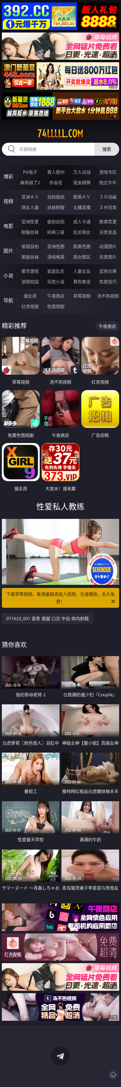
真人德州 (56, 172)
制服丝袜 (30, 232)
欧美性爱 (108, 221)
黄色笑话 (82, 282)
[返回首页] (113, 1074)
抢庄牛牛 (108, 182)
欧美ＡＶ (82, 197)
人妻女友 (82, 271)
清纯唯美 (56, 257)
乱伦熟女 (82, 232)
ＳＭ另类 (108, 207)
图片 (8, 250)
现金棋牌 (82, 182)
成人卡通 (82, 221)
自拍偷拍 (56, 197)
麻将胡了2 (30, 182)
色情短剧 (56, 306)
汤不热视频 (108, 296)
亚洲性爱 (30, 221)
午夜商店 (56, 296)
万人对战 (82, 172)
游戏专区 (108, 172)
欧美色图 (82, 246)
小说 (8, 275)
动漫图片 (108, 246)
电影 (8, 226)
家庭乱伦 (56, 271)
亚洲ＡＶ (30, 197)
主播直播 (82, 207)
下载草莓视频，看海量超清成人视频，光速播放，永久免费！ (60, 597)
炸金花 (55, 182)
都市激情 (30, 271)
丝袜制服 (56, 207)
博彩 (8, 176)
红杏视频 (30, 306)
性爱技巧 (108, 282)
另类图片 (108, 257)
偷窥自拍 (30, 246)
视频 (8, 201)
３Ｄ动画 (108, 197)
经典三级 (56, 232)
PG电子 (30, 172)
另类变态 (108, 232)
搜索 (106, 149)
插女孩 (30, 296)
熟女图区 (82, 257)
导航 (8, 300)
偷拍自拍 (56, 221)
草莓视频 (82, 296)
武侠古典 (108, 271)
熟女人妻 (30, 207)
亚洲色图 (56, 246)
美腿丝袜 (30, 257)
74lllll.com (60, 133)
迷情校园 (30, 282)
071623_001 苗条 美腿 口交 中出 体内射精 (47, 618)
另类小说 (56, 282)
